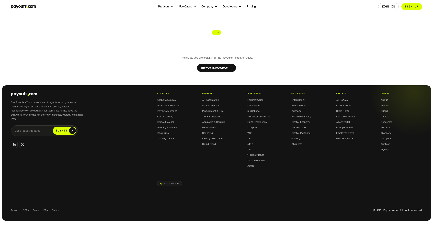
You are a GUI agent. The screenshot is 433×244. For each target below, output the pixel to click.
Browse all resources (216, 67)
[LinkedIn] (14, 144)
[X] (22, 144)
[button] (166, 7)
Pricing (251, 6)
